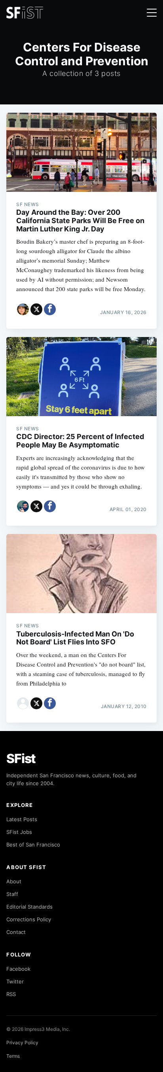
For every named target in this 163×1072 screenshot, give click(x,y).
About (13, 881)
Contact (16, 932)
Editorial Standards (29, 906)
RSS (11, 994)
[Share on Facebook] (50, 309)
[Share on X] (36, 309)
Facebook (18, 969)
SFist (21, 758)
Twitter (15, 981)
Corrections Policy (28, 919)
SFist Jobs (19, 832)
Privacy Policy (22, 1042)
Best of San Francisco (33, 844)
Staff (12, 894)
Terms (13, 1056)
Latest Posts (21, 819)
